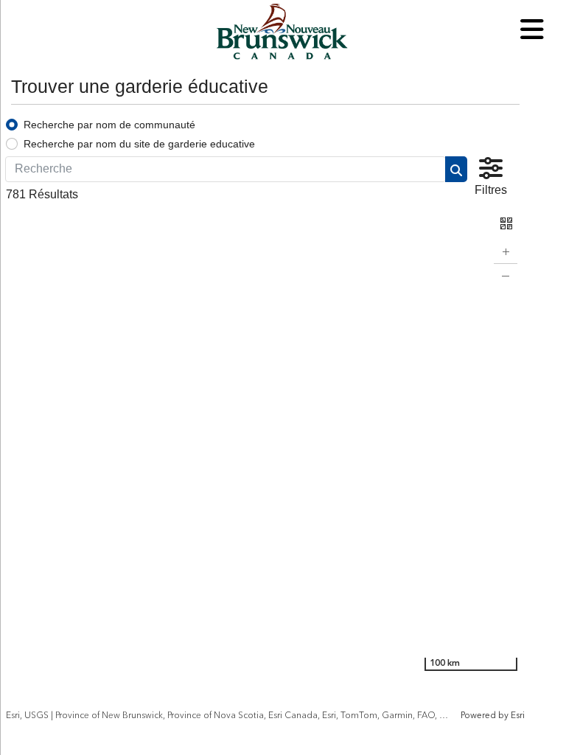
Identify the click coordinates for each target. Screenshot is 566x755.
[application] (265, 462)
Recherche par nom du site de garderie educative (139, 144)
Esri (518, 715)
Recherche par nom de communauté (109, 125)
